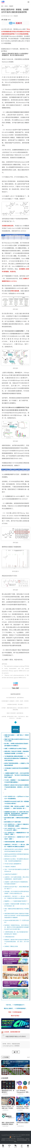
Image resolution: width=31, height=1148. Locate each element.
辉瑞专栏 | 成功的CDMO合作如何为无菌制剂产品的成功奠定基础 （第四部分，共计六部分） (16, 787)
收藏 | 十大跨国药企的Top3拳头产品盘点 (15, 748)
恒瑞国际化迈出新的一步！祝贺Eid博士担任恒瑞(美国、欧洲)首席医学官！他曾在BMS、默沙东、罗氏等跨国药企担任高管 (16, 813)
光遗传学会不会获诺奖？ (11, 874)
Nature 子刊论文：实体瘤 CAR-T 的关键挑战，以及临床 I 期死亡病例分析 (8, 1107)
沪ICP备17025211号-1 (16, 1136)
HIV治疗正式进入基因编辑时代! (12, 863)
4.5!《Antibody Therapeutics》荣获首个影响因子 (22, 1091)
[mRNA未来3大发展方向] (23, 1117)
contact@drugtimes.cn (10, 1140)
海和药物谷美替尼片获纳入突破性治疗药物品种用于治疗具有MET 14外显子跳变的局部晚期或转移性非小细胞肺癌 (16, 915)
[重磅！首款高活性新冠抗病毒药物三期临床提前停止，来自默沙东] (8, 1117)
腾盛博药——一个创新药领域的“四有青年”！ (16, 901)
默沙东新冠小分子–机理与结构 (12, 821)
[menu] (28, 2)
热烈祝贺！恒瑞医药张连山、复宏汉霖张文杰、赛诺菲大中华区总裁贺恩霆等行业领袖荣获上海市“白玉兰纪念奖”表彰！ (16, 927)
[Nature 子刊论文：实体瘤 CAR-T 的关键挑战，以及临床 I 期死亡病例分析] (8, 1101)
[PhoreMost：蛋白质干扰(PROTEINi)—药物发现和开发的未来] (23, 1101)
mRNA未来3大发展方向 (23, 1123)
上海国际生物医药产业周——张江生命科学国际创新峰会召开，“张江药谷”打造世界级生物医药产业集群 (16, 775)
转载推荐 (16, 16)
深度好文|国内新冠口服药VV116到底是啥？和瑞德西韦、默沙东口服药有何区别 (15, 54)
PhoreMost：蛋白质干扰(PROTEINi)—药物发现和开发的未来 (23, 1107)
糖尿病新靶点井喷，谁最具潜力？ (8, 1091)
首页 (2, 6)
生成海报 (6, 1057)
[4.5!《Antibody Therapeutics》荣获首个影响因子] (23, 1085)
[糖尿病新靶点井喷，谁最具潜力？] (8, 1085)
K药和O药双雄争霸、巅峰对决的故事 (14, 841)
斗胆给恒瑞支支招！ (9, 936)
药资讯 (18, 1098)
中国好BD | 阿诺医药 (10, 866)
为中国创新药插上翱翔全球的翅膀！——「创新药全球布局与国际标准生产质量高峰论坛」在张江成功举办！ (16, 758)
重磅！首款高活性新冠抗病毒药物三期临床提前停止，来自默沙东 (8, 1123)
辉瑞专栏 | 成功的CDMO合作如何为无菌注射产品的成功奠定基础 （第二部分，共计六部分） (16, 941)
